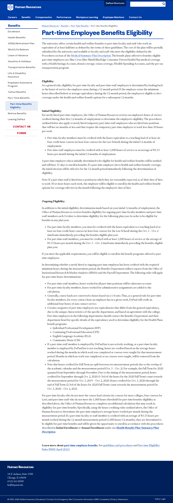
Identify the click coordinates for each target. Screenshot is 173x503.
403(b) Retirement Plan (21, 43)
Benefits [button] (26, 17)
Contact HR (22, 126)
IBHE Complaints (102, 499)
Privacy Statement (119, 499)
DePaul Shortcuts (115, 3)
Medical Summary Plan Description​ (91, 55)
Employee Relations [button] (113, 17)
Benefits (14, 25)
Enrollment (14, 31)
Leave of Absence (18, 55)
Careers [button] (12, 17)
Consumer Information (84, 499)
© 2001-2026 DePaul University (21, 499)
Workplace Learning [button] (87, 17)
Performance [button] (64, 17)
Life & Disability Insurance (17, 75)
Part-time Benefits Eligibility (21, 105)
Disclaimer (40, 499)
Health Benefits (17, 37)
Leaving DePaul (16, 119)
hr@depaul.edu (15, 485)
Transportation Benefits (21, 67)
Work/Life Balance (18, 49)
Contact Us (135, 17)
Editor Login (160, 499)
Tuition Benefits (17, 92)
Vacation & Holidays (19, 61)
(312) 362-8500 (15, 481)
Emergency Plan (65, 499)
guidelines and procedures (118, 445)
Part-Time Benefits (19, 98)
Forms (21, 133)
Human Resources (28, 7)
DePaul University (10, 7)
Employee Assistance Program (20, 84)
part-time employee (81, 445)
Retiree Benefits (17, 113)
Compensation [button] (43, 17)
